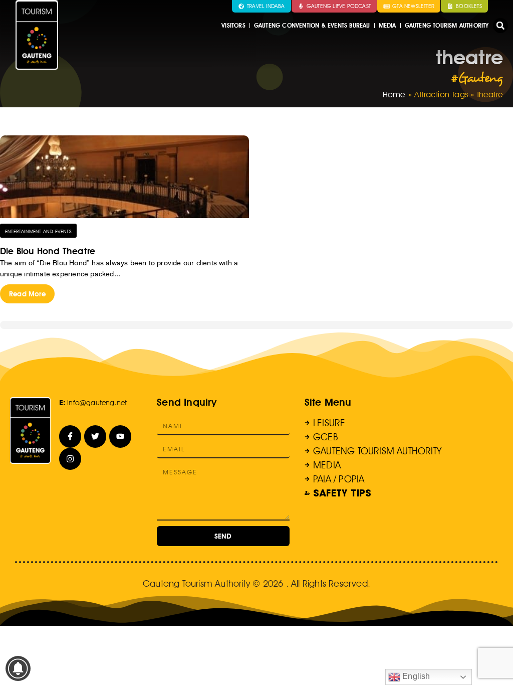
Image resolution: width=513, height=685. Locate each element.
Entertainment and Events (38, 231)
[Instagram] (70, 459)
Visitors (233, 25)
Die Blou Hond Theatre (47, 251)
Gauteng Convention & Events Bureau (312, 25)
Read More (27, 294)
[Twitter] (95, 436)
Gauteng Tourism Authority (447, 25)
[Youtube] (120, 436)
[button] (500, 25)
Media (387, 25)
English (415, 676)
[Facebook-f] (70, 436)
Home (394, 94)
